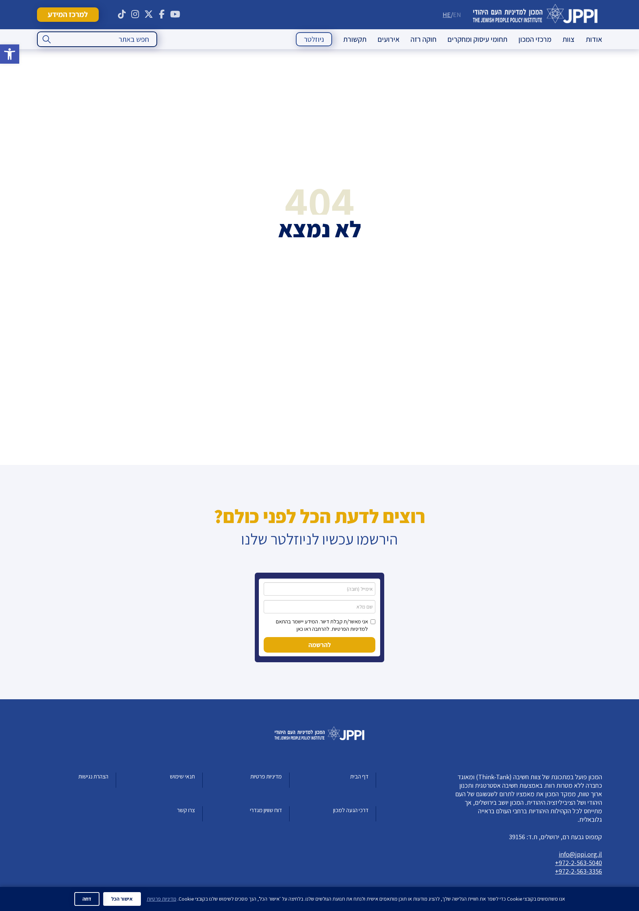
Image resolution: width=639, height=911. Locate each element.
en (457, 14)
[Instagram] (135, 14)
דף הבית (359, 776)
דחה (86, 898)
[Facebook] (162, 14)
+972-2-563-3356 (578, 871)
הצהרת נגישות (93, 776)
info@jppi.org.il (580, 854)
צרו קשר (186, 810)
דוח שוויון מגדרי (266, 810)
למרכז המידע (68, 14)
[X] (148, 14)
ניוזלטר (314, 39)
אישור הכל (122, 898)
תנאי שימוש (182, 776)
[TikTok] (122, 14)
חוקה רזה (423, 39)
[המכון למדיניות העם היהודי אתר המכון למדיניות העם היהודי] (535, 14)
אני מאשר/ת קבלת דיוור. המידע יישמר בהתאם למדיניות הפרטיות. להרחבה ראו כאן (322, 625)
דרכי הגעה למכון (350, 810)
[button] (9, 54)
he (447, 14)
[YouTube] (175, 14)
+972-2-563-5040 (578, 862)
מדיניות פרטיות (266, 776)
